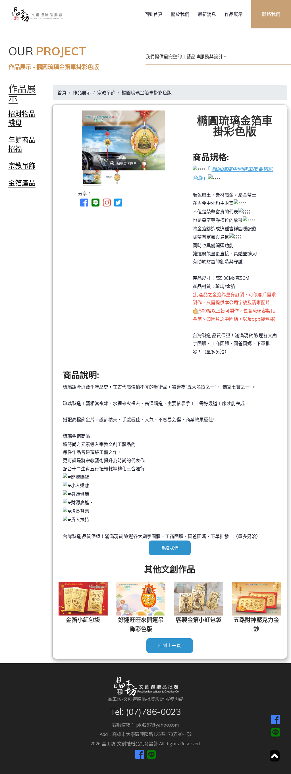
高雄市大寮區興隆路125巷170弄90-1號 (152, 734)
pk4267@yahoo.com (157, 725)
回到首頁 (153, 14)
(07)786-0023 (153, 711)
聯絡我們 (170, 547)
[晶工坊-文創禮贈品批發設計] (36, 14)
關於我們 (180, 14)
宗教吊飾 (106, 92)
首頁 (61, 92)
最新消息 (207, 14)
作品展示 (234, 14)
